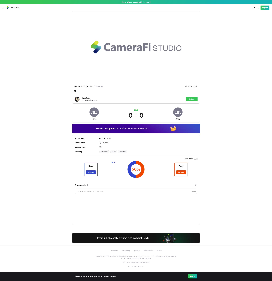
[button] (104, 151)
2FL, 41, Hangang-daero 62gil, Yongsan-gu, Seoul (136, 258)
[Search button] (257, 8)
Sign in (265, 8)
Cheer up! (91, 172)
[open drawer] (3, 7)
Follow (191, 99)
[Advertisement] (213, 43)
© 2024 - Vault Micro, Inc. (136, 266)
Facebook (142, 262)
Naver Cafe (130, 262)
